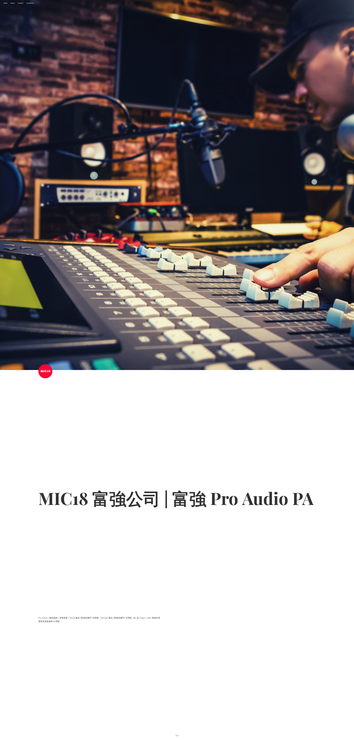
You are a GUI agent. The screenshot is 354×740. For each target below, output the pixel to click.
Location (20, 3)
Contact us (30, 3)
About (13, 3)
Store (5, 3)
